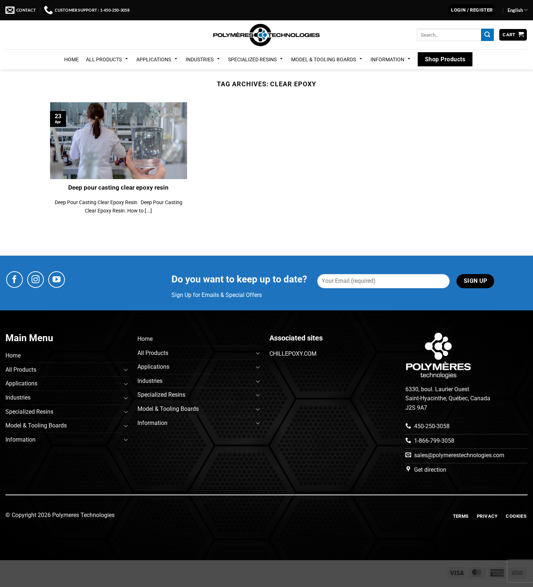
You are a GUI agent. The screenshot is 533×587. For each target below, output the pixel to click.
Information (387, 59)
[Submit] (487, 35)
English (515, 10)
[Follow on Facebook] (14, 279)
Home (71, 59)
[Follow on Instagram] (35, 279)
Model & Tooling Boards (323, 59)
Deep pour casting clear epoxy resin (118, 187)
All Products (104, 59)
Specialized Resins (252, 59)
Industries (200, 59)
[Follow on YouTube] (56, 279)
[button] (472, 10)
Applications (153, 59)
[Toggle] (125, 369)
